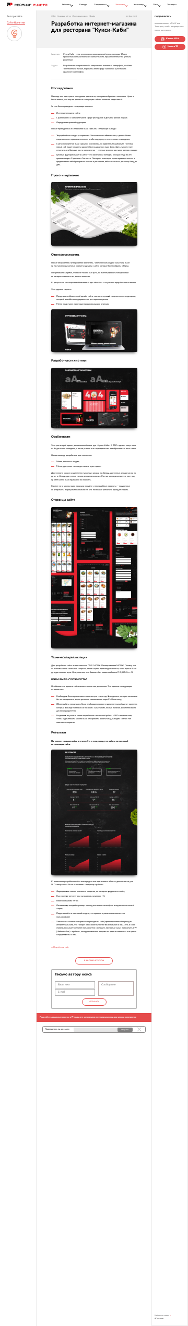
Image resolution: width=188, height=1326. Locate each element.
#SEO (53, 16)
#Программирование (80, 16)
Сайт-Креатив (16, 22)
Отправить (94, 1001)
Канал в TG (173, 46)
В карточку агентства (94, 960)
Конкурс (83, 5)
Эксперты (172, 5)
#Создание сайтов (63, 16)
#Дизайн (92, 16)
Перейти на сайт (60, 947)
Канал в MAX (172, 39)
